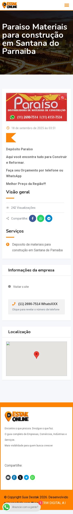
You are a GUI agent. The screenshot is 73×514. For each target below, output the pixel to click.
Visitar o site (21, 286)
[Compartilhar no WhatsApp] (40, 218)
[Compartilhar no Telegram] (48, 218)
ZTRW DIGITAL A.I (53, 503)
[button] (36, 355)
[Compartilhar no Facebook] (32, 218)
